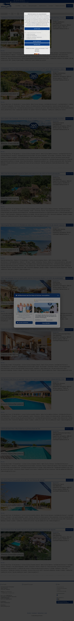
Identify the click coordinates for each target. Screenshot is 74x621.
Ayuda (37, 23)
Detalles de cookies (30, 48)
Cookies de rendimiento (31, 35)
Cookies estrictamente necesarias (33, 32)
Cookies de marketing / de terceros (34, 37)
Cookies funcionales (30, 34)
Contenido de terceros (31, 38)
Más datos (37, 51)
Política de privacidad (40, 48)
